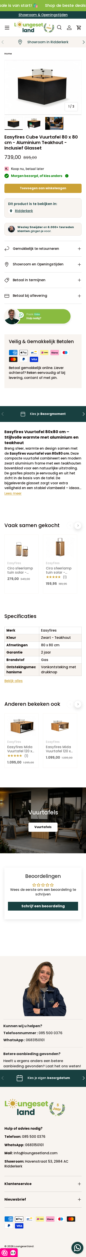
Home (8, 53)
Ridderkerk (24, 211)
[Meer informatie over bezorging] (67, 176)
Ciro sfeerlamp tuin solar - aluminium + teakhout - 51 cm (58, 577)
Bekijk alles (13, 681)
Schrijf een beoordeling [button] (43, 906)
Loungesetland (24, 1246)
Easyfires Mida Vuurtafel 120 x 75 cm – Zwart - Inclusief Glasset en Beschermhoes (20, 758)
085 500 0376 (50, 1032)
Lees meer (13, 493)
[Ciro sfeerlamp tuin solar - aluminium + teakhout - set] (21, 547)
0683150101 (35, 1040)
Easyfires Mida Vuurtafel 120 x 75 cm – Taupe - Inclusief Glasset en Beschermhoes (60, 758)
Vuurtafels (43, 827)
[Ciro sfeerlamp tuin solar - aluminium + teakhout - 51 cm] (60, 547)
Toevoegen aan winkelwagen (43, 188)
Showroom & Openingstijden (43, 15)
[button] (79, 27)
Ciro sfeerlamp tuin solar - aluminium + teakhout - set (20, 574)
